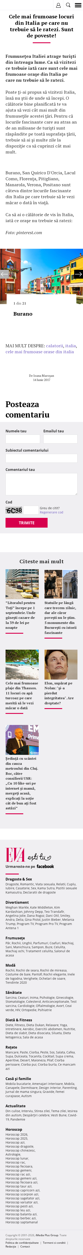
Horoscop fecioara (19, 1166)
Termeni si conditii (54, 1243)
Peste (44, 1052)
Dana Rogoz (35, 915)
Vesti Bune (59, 1115)
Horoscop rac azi (18, 1174)
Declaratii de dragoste (39, 892)
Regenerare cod (51, 512)
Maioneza (38, 1060)
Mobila (69, 1084)
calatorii (54, 346)
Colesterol (33, 1001)
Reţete (11, 1047)
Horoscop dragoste (19, 1146)
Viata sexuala (45, 884)
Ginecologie (64, 997)
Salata (60, 1052)
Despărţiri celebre (36, 1115)
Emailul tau (53, 431)
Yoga (63, 1025)
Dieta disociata (39, 1033)
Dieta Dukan (35, 1025)
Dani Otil (52, 915)
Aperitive (12, 1060)
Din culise (13, 1111)
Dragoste (12, 884)
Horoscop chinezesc (20, 1150)
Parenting (69, 1088)
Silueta (57, 1033)
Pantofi (37, 974)
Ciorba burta (47, 1064)
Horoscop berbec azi (21, 1218)
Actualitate (15, 1105)
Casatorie (23, 888)
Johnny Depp (33, 911)
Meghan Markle (17, 907)
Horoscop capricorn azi (23, 1190)
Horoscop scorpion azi (22, 1194)
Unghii (27, 943)
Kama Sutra (46, 888)
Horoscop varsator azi (22, 1202)
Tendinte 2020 (16, 982)
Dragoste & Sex (19, 879)
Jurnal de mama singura (23, 1092)
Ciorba (34, 1052)
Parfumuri (40, 943)
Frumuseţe (15, 938)
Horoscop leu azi (18, 1210)
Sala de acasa (33, 1037)
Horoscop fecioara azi (21, 1182)
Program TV (25, 924)
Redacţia (11, 1246)
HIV (17, 1010)
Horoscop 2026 (16, 1134)
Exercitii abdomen (48, 1029)
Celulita (59, 947)
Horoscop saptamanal (22, 1222)
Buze (48, 947)
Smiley (65, 915)
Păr (8, 943)
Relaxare (52, 1025)
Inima (34, 997)
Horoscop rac (15, 1162)
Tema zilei (58, 1111)
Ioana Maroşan (43, 375)
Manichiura (21, 947)
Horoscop (14, 1129)
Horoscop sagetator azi (22, 1198)
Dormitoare (29, 1088)
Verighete (30, 978)
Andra (10, 919)
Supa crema (64, 1056)
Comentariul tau (20, 469)
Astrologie (13, 1154)
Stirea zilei (42, 1111)
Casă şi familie (18, 1078)
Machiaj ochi (15, 951)
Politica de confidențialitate (22, 1243)
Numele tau (16, 431)
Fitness (20, 1025)
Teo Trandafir (54, 911)
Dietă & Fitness (19, 1020)
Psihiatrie (45, 1010)
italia (70, 346)
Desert (25, 1060)
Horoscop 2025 (16, 1138)
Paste (24, 1052)
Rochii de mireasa (53, 970)
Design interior (50, 1088)
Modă (10, 965)
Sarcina (11, 997)
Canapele (12, 1088)
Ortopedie (29, 1010)
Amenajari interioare (47, 1084)
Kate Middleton (41, 907)
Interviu (27, 1111)
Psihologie (47, 997)
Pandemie (17, 1119)
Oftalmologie (45, 1006)
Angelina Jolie (16, 915)
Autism (26, 1096)
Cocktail (48, 1056)
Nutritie (69, 1029)
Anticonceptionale (55, 1001)
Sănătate (14, 992)
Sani (9, 947)
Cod (9, 502)
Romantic (27, 884)
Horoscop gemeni (18, 1170)
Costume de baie (18, 974)
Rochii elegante (54, 974)
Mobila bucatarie (18, 1084)
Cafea (70, 1052)
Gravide (48, 1092)
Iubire (10, 888)
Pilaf (50, 1060)
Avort (60, 1006)
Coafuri (55, 943)
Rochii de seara (27, 970)
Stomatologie (15, 1001)
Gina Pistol (33, 919)
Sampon (38, 947)
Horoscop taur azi (19, 1186)
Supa (9, 1056)
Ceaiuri (23, 997)
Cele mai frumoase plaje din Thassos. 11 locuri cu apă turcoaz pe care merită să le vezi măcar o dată (22, 695)
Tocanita (35, 1056)
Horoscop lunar (17, 1158)
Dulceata (20, 1056)
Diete (9, 1025)
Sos (52, 1052)
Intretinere (13, 1029)
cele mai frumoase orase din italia (40, 352)
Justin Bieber (51, 919)
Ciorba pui (29, 1064)
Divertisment (17, 902)
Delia (19, 919)
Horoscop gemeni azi (21, 1178)
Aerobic (28, 1029)
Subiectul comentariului (27, 450)
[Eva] (14, 5)
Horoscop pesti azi (19, 1206)
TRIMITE (27, 522)
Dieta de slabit (16, 1033)
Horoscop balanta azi (21, 1214)
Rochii (16, 943)
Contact (25, 1246)
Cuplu (71, 884)
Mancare (12, 1052)
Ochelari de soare (52, 978)
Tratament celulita (39, 951)
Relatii (61, 884)
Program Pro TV (46, 924)
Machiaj (67, 943)
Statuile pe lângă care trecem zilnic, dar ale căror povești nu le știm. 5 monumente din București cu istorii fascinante (60, 617)
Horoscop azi (15, 1142)
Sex (33, 888)
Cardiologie (26, 1006)
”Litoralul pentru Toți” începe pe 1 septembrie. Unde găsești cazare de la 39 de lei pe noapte (20, 615)
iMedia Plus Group (47, 1235)
